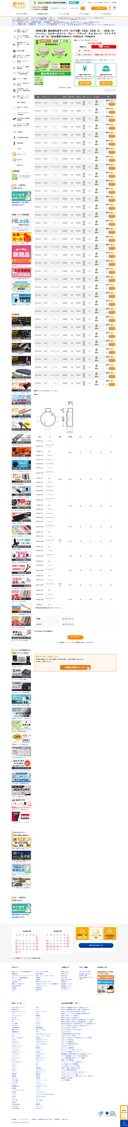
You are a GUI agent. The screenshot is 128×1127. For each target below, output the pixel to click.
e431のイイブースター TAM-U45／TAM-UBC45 (72, 1072)
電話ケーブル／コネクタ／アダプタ (45, 976)
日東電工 (38, 1076)
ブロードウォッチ (40, 1092)
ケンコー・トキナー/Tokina (43, 1036)
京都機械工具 (15, 1032)
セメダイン (14, 1056)
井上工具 (14, 1017)
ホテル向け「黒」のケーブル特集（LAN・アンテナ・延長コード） (78, 1076)
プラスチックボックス (41, 986)
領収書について (65, 974)
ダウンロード (69, 619)
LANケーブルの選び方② (67, 1040)
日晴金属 (14, 1076)
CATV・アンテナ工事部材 (42, 971)
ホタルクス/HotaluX (41, 1096)
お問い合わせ (107, 2)
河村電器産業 (15, 1027)
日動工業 (38, 1074)
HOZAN (14, 1096)
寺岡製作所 (38, 1068)
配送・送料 (64, 976)
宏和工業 (38, 1038)
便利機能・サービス (66, 986)
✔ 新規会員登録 (99, 8)
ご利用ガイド (90, 2)
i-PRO (37, 1007)
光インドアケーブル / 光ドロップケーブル (71, 1050)
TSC (37, 1066)
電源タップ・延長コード (18, 984)
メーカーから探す (64, 14)
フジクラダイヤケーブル (18, 1090)
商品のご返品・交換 (66, 980)
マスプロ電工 (39, 1100)
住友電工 (38, 1052)
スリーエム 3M (15, 1054)
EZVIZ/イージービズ (41, 1011)
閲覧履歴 (124, 1110)
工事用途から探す (42, 14)
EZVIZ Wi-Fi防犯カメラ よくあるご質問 (71, 1029)
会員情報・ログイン (66, 988)
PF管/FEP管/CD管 (16, 986)
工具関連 (14, 988)
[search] (83, 8)
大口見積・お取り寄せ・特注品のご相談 (85, 974)
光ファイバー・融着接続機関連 (20, 978)
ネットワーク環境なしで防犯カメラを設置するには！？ (75, 1025)
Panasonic (14, 1084)
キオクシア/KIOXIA (40, 1029)
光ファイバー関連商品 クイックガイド (71, 1052)
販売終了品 (38, 990)
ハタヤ (37, 1082)
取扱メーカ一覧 (17, 1003)
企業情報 (100, 2)
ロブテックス (39, 1106)
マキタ (13, 1098)
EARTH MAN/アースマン (18, 1007)
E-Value (38, 1013)
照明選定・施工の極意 (66, 1078)
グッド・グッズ (16, 1034)
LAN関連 (38, 978)
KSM (13, 1036)
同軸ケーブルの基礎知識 (67, 1060)
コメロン (14, 1040)
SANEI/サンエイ (16, 1042)
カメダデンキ (15, 1025)
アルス (37, 1009)
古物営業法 (57, 1119)
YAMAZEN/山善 (16, 1104)
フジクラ (38, 1088)
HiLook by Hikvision (66, 1032)
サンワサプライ (16, 1044)
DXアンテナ (15, 1066)
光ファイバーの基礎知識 (67, 1048)
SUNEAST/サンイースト (42, 1040)
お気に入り (110, 90)
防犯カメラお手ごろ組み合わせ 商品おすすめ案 (73, 1011)
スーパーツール (40, 1050)
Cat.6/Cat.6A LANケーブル (68, 1046)
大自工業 (38, 1056)
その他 (13, 990)
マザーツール (39, 1098)
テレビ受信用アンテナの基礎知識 (69, 1064)
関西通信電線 (39, 1027)
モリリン (38, 1102)
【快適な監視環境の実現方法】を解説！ (71, 1034)
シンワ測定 (14, 1050)
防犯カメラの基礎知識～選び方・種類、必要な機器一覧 (75, 1009)
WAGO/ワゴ (39, 1108)
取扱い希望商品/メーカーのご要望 (86, 978)
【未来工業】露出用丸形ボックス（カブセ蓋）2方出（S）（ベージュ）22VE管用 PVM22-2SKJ (24, 178)
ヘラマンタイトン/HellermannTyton (45, 1094)
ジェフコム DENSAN (41, 1044)
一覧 (75, 1003)
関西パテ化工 (15, 1029)
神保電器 (38, 1048)
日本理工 (38, 1078)
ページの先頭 (124, 1125)
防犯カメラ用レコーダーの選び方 (69, 1015)
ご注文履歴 (113, 2)
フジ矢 (37, 1090)
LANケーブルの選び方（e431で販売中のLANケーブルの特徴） (77, 1038)
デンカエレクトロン (41, 1070)
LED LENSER (15, 1106)
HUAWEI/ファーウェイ (41, 1086)
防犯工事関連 (39, 974)
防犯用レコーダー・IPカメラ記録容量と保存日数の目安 (75, 1013)
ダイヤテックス (16, 1058)
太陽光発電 (14, 982)
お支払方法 (64, 978)
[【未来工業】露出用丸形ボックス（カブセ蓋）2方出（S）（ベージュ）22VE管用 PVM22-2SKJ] (15, 177)
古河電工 (14, 1092)
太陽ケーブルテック (41, 1058)
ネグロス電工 (15, 1080)
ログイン (110, 9)
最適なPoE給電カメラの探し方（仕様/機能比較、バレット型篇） (77, 1019)
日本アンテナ (15, 1078)
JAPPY (37, 1046)
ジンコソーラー (16, 1048)
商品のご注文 (64, 971)
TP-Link (13, 1068)
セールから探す (84, 14)
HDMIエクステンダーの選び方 (68, 1036)
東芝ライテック (40, 1072)
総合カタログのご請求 (85, 971)
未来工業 (14, 1102)
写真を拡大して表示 (65, 87)
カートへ (111, 104)
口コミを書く (75, 637)
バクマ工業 (14, 1082)
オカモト (38, 1023)
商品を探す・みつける (66, 984)
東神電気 (14, 1074)
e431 (13, 1013)
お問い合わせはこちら (96, 945)
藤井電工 (14, 1088)
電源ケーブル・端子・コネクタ (43, 982)
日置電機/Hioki (15, 1086)
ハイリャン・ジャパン (41, 1080)
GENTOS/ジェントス (17, 1046)
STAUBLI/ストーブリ (17, 1052)
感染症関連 (38, 988)
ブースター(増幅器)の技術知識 (68, 1070)
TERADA (14, 1070)
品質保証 (63, 982)
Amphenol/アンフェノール (18, 1011)
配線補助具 (14, 974)
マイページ (100, 994)
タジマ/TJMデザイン (17, 1062)
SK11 (13, 1021)
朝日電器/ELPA (15, 1009)
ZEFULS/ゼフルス (40, 1054)
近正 (37, 1064)
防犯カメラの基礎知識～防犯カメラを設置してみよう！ (75, 1007)
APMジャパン (15, 1019)
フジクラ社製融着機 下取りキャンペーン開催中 (73, 1058)
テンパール (14, 1072)
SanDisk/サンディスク (41, 1042)
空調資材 (38, 980)
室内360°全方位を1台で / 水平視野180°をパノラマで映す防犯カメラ (78, 1023)
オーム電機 (14, 1023)
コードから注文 (106, 14)
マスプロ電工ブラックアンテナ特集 (70, 1066)
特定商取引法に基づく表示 (45, 1119)
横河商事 (38, 1104)
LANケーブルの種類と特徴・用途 (69, 1044)
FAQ (96, 2)
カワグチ (38, 1025)
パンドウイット (40, 1084)
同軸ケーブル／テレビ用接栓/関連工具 (21, 971)
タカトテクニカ (40, 1060)
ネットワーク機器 (16, 980)
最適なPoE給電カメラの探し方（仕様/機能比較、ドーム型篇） (77, 1021)
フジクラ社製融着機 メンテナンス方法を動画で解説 (74, 1056)
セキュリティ (64, 990)
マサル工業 (14, 1100)
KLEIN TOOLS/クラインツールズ (44, 1034)
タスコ (13, 1064)
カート (114, 9)
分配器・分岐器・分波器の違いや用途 (70, 1068)
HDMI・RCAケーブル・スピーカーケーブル (22, 976)
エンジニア (38, 1021)
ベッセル (14, 1094)
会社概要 (14, 1119)
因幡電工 (38, 1015)
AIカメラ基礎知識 (65, 1080)
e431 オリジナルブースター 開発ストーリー (72, 1074)
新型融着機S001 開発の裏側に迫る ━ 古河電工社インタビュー (77, 1054)
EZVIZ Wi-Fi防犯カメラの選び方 (69, 1027)
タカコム (14, 1060)
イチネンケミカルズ (17, 1015)
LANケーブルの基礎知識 (67, 1042)
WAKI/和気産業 (15, 1108)
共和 (37, 1032)
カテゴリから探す (21, 14)
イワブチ (38, 1017)
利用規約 (34, 1119)
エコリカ (38, 1019)
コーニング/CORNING (17, 1038)
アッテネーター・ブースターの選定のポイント (73, 1062)
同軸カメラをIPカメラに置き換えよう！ (71, 1017)
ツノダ (37, 1062)
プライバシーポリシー (24, 1119)
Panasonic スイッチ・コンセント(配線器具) (47, 984)
